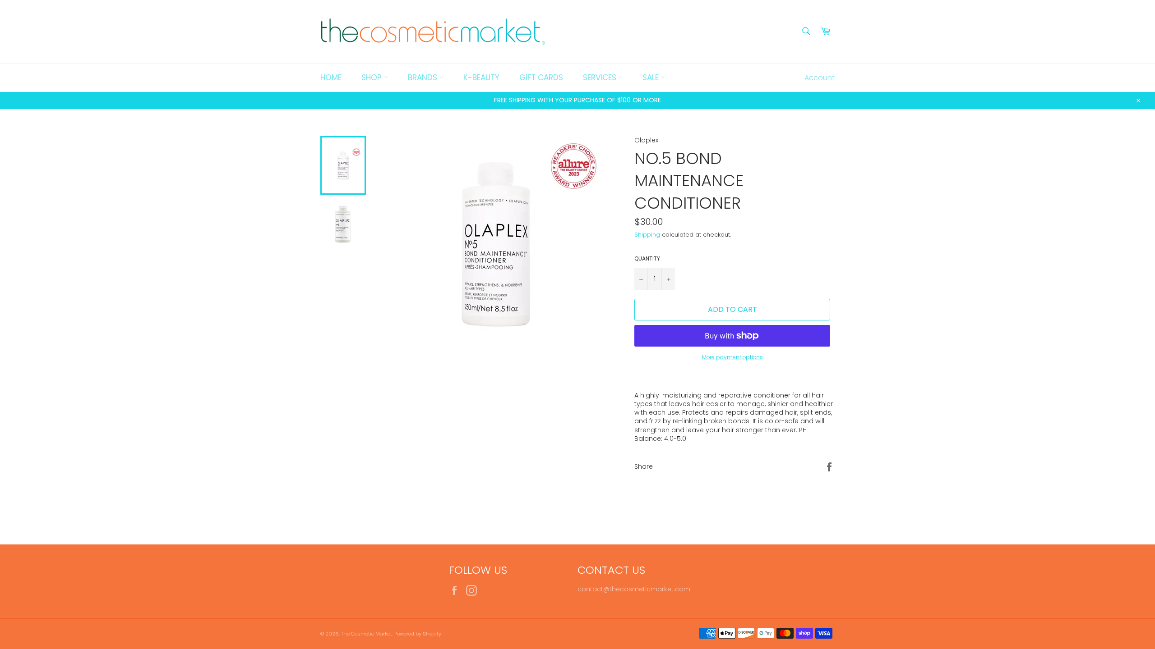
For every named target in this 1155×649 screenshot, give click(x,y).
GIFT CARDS (541, 77)
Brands (423, 77)
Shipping (647, 234)
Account (819, 78)
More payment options (732, 357)
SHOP (372, 77)
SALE (651, 77)
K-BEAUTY (481, 77)
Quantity (647, 258)
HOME (331, 77)
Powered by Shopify (417, 633)
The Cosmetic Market (366, 633)
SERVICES (601, 77)
